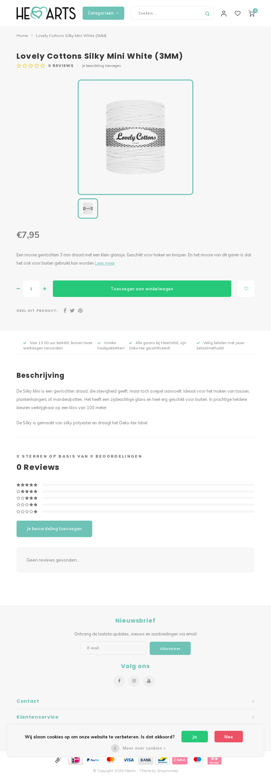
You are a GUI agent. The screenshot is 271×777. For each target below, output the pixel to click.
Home (22, 35)
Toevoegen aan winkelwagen (142, 288)
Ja (194, 736)
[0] (251, 13)
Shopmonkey (167, 770)
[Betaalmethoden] (58, 759)
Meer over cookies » (144, 748)
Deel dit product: (37, 310)
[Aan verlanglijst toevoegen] (246, 288)
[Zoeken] (207, 13)
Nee (228, 736)
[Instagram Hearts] (134, 681)
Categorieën (101, 13)
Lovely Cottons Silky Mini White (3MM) (71, 35)
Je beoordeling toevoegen (101, 65)
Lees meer (105, 263)
